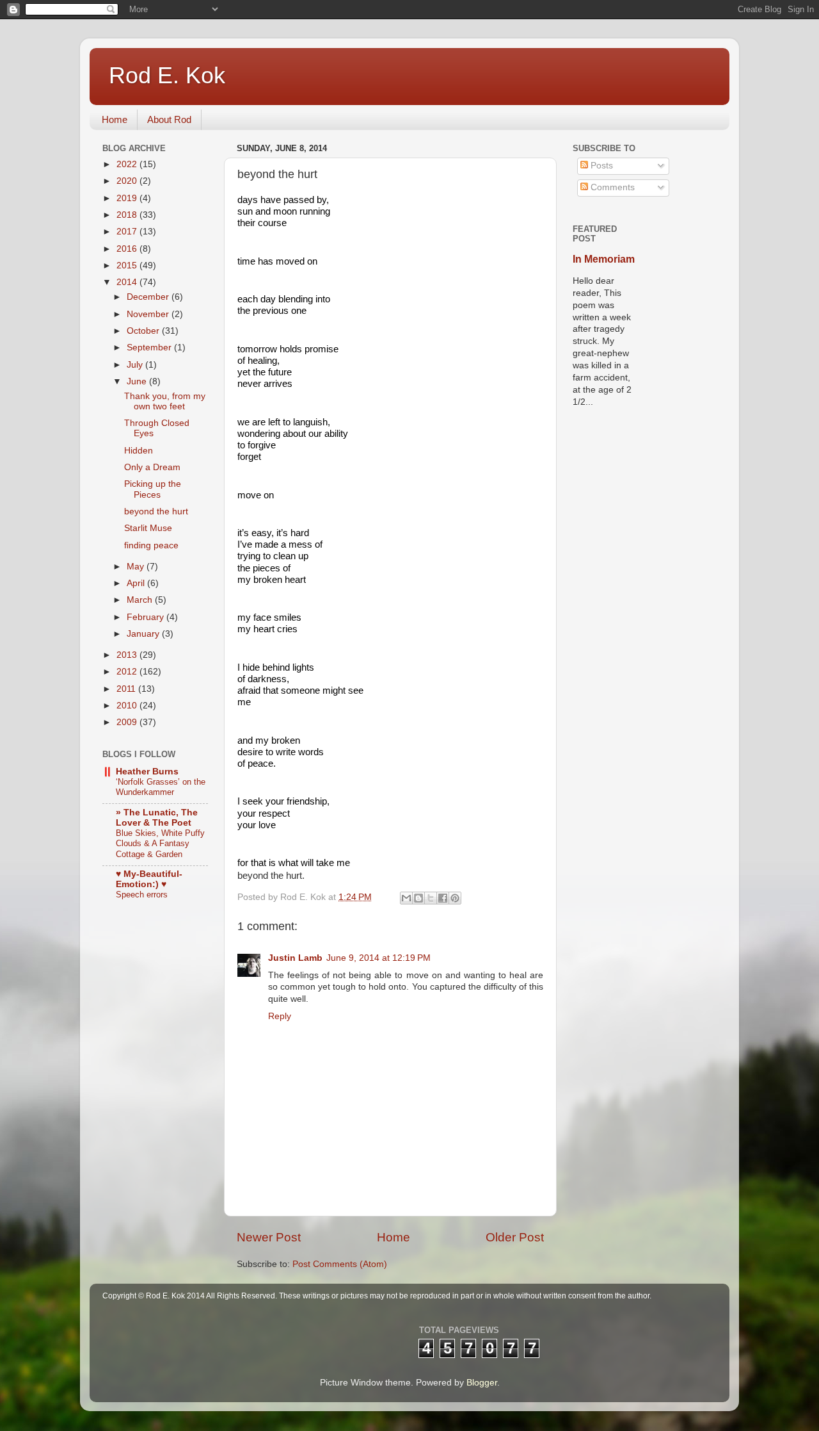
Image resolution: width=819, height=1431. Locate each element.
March (141, 600)
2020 (127, 181)
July (136, 365)
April (137, 583)
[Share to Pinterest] (455, 898)
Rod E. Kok (167, 75)
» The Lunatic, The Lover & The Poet (157, 818)
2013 (127, 655)
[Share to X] (430, 898)
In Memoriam (604, 259)
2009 (127, 722)
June (138, 381)
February (146, 617)
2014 (127, 282)
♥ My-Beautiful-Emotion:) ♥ (149, 879)
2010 (127, 705)
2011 (127, 689)
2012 (127, 671)
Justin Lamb (295, 958)
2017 (127, 231)
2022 (127, 164)
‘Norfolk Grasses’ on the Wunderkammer (160, 787)
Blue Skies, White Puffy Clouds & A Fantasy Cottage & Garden (160, 843)
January (144, 634)
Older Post (515, 1237)
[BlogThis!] (418, 898)
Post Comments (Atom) (339, 1264)
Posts (600, 165)
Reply (279, 1016)
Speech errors (142, 894)
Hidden (138, 450)
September (150, 347)
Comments (611, 187)
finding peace (151, 545)
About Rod (169, 119)
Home (114, 119)
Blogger (481, 1382)
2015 (127, 265)
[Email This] (406, 898)
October (144, 331)
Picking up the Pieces (152, 489)
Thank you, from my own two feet (164, 401)
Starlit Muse (148, 528)
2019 (127, 198)
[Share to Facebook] (442, 898)
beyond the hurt (156, 511)
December (149, 297)
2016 (127, 249)
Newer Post (269, 1237)
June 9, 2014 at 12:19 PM (378, 958)
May (137, 566)
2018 (127, 215)
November (149, 314)
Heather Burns (147, 771)
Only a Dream (152, 467)
